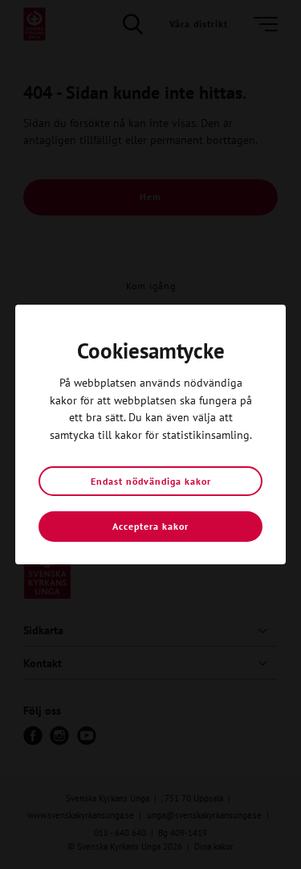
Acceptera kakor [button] (150, 526)
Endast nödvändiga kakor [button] (151, 481)
